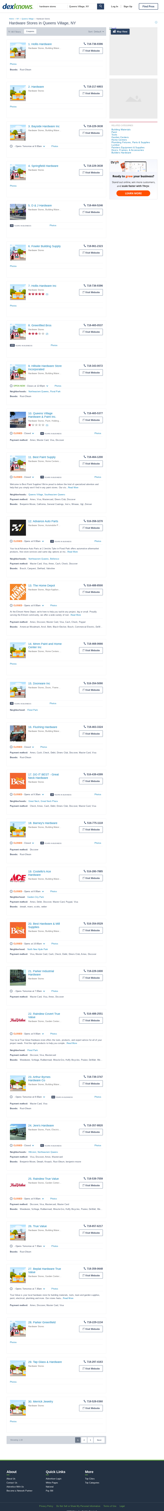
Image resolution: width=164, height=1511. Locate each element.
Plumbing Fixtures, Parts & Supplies (130, 142)
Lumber (115, 145)
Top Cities (90, 1479)
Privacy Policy (46, 1506)
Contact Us (12, 1483)
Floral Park (55, 391)
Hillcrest (32, 1152)
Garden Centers (52, 1021)
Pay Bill (49, 1491)
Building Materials (53, 48)
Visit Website (92, 50)
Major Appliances (53, 589)
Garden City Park (35, 897)
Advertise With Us (15, 1487)
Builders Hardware (121, 152)
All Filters (16, 32)
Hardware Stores (36, 48)
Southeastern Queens (54, 494)
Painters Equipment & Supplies (128, 147)
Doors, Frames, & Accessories (60, 687)
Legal (122, 1506)
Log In (114, 6)
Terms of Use (109, 1506)
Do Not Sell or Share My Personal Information (78, 1506)
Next (99, 1440)
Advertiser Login (53, 1479)
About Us (11, 1479)
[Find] (100, 6)
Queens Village (28, 19)
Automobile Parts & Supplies (59, 525)
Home (11, 19)
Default (97, 31)
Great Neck (34, 801)
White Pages (52, 1483)
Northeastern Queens (39, 391)
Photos (13, 64)
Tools (114, 134)
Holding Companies (61, 421)
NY (17, 19)
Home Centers (52, 461)
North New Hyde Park (37, 949)
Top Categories (92, 1483)
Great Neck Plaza (49, 801)
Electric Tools (58, 1129)
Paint (47, 421)
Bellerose (54, 559)
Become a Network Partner (19, 1491)
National (50, 1487)
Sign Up (128, 6)
